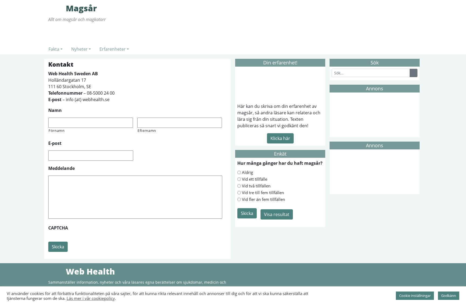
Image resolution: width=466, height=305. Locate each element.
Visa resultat (276, 214)
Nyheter (79, 49)
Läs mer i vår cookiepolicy (91, 298)
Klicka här (280, 138)
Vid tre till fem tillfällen (263, 192)
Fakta (54, 49)
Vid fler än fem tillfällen (263, 199)
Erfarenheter (113, 49)
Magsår (56, 8)
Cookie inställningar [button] (415, 295)
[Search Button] (413, 73)
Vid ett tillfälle (254, 179)
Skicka (58, 247)
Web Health (56, 271)
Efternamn (147, 130)
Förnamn (57, 130)
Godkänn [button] (448, 295)
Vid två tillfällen (256, 186)
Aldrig (247, 172)
